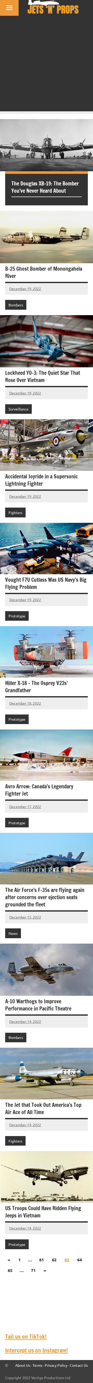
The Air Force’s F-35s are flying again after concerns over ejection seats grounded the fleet (44, 897)
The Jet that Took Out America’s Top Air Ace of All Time (43, 1108)
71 (33, 1270)
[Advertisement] (46, 64)
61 (41, 1259)
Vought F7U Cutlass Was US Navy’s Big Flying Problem (46, 583)
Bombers (16, 304)
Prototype (17, 615)
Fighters (15, 512)
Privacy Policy (56, 1365)
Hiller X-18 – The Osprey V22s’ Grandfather (36, 686)
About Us (22, 1365)
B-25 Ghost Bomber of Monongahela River (43, 272)
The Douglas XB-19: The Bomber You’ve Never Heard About (45, 187)
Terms (37, 1365)
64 (79, 1259)
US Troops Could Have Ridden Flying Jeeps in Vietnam (43, 1212)
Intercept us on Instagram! (36, 1350)
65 (10, 1270)
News (13, 933)
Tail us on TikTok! (26, 1337)
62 (54, 1259)
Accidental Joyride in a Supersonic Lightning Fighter (41, 480)
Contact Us (79, 1365)
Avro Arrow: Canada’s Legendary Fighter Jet (39, 790)
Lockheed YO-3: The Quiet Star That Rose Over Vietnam (42, 376)
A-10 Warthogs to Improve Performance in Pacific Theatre (38, 1005)
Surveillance (18, 409)
